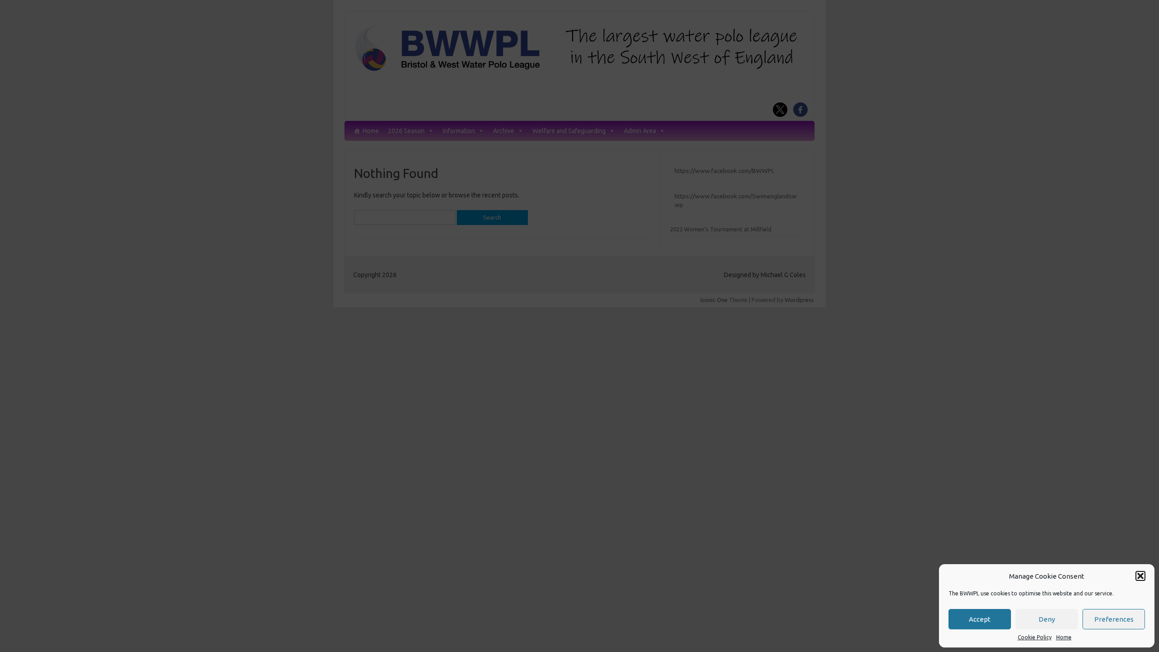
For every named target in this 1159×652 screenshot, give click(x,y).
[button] (1140, 575)
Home (1064, 637)
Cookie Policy (1035, 637)
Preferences (1114, 619)
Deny (1047, 619)
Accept (980, 619)
